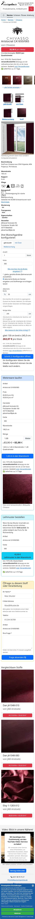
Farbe (5, 260)
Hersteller (6, 403)
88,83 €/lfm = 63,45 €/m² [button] (17, 815)
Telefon (5, 615)
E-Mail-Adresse (8, 601)
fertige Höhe (7, 310)
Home (3, 20)
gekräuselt (7, 104)
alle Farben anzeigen (12, 87)
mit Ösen (19, 104)
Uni (3, 207)
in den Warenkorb (17, 456)
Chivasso (19, 20)
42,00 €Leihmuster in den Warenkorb (17, 556)
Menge (5, 434)
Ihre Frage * (7, 633)
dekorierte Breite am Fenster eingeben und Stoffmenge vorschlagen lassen (17, 281)
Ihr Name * (7, 592)
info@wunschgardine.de (18, 880)
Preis (5, 392)
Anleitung (30, 15)
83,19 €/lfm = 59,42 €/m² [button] (17, 715)
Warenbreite (7, 426)
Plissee (23, 15)
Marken (10, 15)
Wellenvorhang (8, 119)
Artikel (5, 383)
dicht (3, 212)
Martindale (5, 202)
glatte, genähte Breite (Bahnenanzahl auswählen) (17, 275)
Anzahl (5, 252)
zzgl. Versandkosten (21, 66)
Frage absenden (16, 657)
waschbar (4, 217)
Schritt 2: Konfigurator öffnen (17, 356)
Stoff (22, 119)
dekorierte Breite (6, 290)
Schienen (17, 15)
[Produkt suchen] (31, 8)
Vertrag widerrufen (17, 871)
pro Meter (17, 49)
